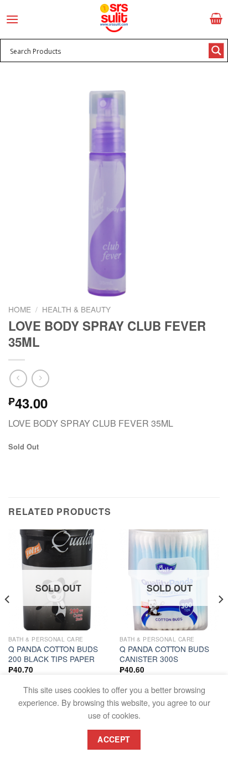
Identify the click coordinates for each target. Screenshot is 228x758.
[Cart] (216, 18)
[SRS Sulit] (114, 18)
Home (19, 309)
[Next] (220, 621)
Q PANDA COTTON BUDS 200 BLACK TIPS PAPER (53, 654)
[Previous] (7, 621)
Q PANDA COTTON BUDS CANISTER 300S (164, 654)
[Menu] (12, 19)
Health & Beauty (76, 309)
